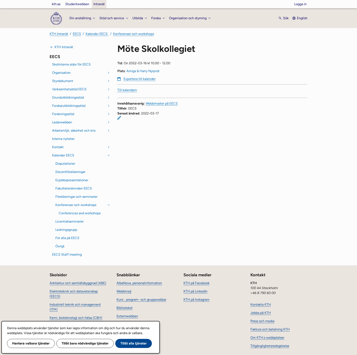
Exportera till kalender (140, 79)
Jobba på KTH (260, 313)
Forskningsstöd (63, 114)
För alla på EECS (67, 238)
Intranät (99, 4)
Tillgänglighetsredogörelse (269, 346)
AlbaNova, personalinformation (139, 283)
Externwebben (127, 316)
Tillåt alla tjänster (133, 343)
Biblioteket (125, 308)
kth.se (56, 4)
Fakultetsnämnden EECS (73, 188)
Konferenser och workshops (133, 34)
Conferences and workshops (80, 213)
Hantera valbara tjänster (31, 343)
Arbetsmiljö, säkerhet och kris (73, 130)
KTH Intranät (59, 34)
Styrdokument (62, 81)
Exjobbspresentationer (71, 180)
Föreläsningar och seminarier (76, 197)
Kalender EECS (97, 34)
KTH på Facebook (196, 283)
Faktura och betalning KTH (270, 329)
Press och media (262, 321)
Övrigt (59, 246)
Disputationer (65, 164)
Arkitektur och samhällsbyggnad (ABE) (78, 283)
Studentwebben (77, 4)
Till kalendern (127, 90)
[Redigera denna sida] (119, 118)
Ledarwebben (62, 122)
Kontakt (58, 147)
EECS (77, 34)
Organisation (61, 73)
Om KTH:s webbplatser (267, 338)
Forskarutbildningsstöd (68, 106)
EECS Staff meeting (67, 254)
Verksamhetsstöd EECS (69, 89)
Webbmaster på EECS (162, 103)
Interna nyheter (63, 139)
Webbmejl (124, 291)
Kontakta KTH (260, 304)
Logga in (300, 4)
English (302, 18)
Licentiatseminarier (69, 221)
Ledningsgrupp (66, 230)
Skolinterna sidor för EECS (71, 64)
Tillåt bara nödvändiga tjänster (85, 343)
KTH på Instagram (196, 299)
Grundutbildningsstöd (68, 97)
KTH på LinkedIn (195, 291)
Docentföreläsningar (70, 172)
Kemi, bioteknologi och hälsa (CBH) (76, 318)
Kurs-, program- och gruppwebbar (141, 299)
